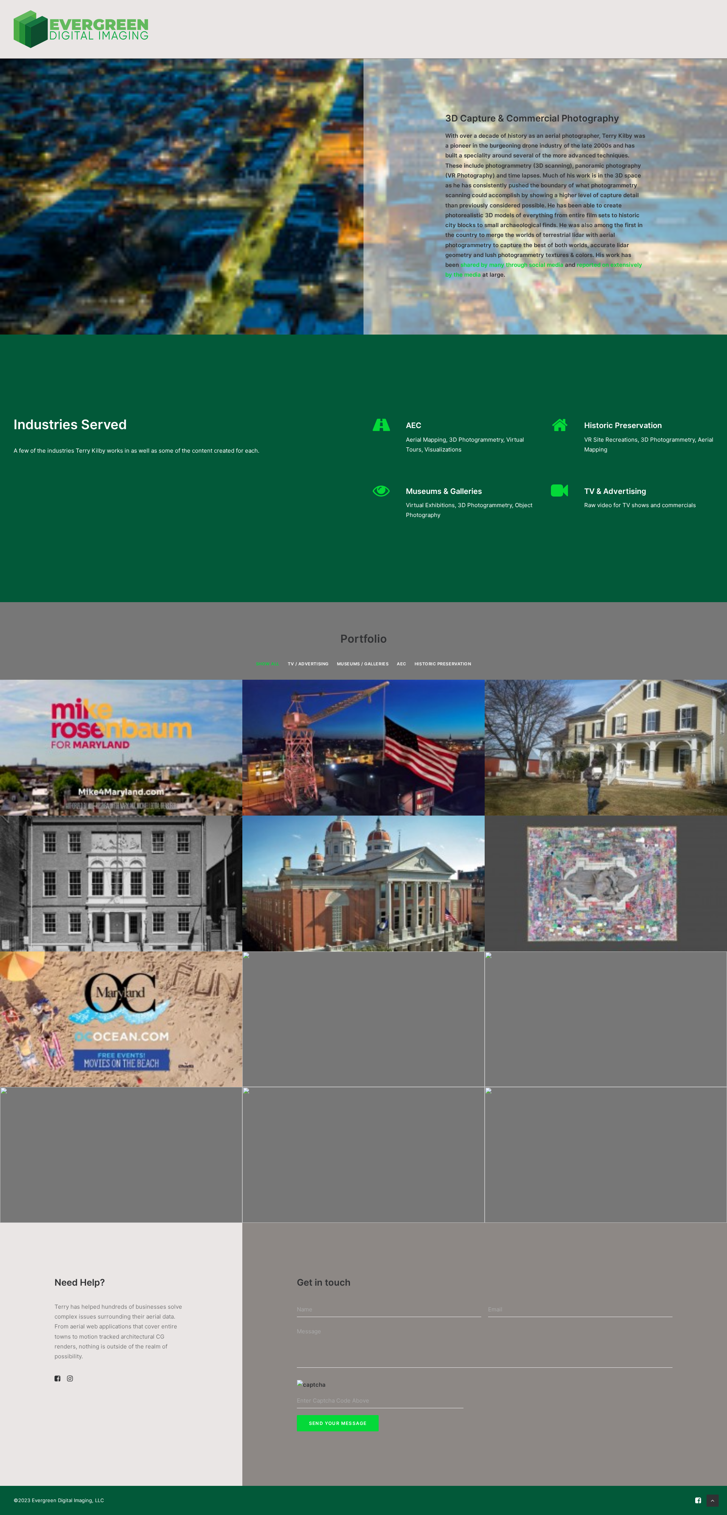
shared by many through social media (511, 264)
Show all (267, 664)
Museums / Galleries (362, 664)
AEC (413, 425)
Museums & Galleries (444, 491)
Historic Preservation (623, 425)
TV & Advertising (615, 491)
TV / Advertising (308, 664)
